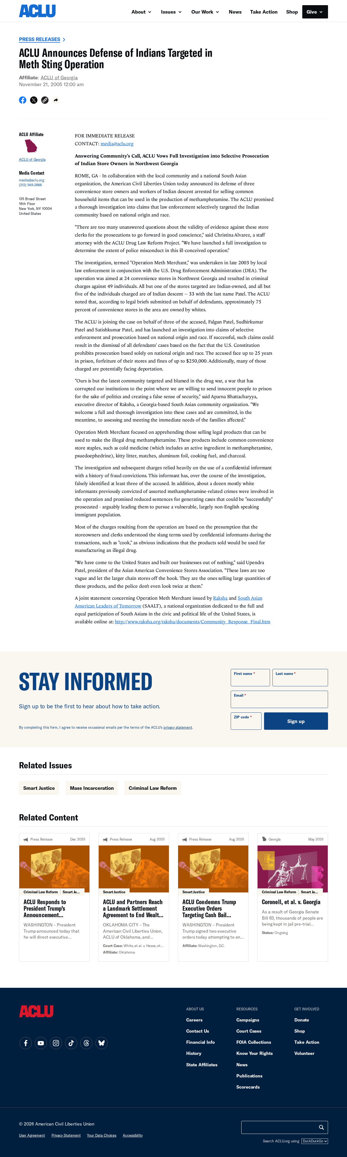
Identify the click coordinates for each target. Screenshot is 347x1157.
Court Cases (248, 1030)
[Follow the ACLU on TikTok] (71, 1043)
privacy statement (177, 727)
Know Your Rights (254, 1053)
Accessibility (133, 1135)
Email (238, 695)
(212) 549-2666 (30, 185)
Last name (284, 673)
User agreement (32, 1135)
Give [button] (312, 12)
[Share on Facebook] (22, 102)
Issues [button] (169, 12)
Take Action (264, 12)
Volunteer (304, 1053)
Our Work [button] (203, 12)
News (235, 12)
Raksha (220, 598)
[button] (45, 100)
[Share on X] (33, 102)
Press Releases (39, 39)
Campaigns (247, 1019)
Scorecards (248, 1086)
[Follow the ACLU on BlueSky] (101, 1043)
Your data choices (101, 1135)
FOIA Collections (253, 1042)
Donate (301, 1019)
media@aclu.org (31, 180)
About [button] (139, 12)
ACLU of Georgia (59, 77)
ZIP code (241, 717)
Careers (194, 1019)
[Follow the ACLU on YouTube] (40, 1043)
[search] (321, 1127)
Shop (292, 12)
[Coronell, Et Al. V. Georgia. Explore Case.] (293, 897)
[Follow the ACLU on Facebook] (25, 1043)
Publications (249, 1075)
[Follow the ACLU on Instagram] (55, 1043)
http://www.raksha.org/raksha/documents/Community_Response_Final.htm (192, 621)
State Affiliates (201, 1064)
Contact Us (197, 1030)
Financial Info (200, 1042)
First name (243, 673)
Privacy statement (66, 1135)
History (193, 1053)
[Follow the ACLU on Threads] (86, 1043)
